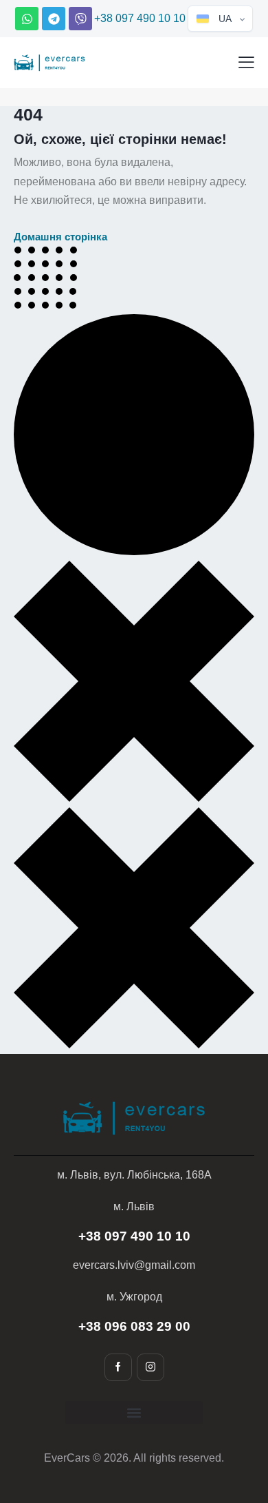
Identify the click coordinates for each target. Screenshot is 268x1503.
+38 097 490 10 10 (140, 18)
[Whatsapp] (26, 18)
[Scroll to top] (236, 1423)
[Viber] (80, 18)
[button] (246, 61)
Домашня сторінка (60, 236)
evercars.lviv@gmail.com (134, 1265)
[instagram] (150, 1367)
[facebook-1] (118, 1367)
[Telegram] (53, 18)
